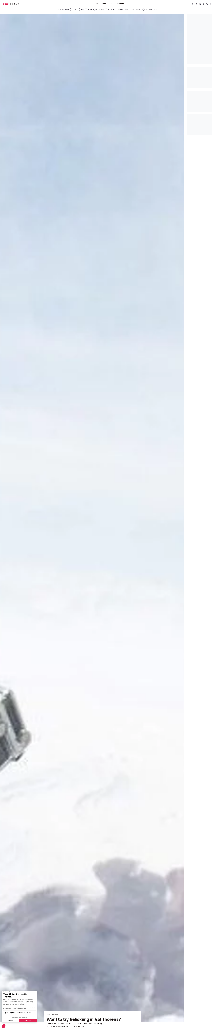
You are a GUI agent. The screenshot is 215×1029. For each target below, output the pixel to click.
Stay (104, 4)
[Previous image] (3, 518)
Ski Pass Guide (99, 9)
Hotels (82, 9)
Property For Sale (149, 9)
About (96, 4)
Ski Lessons (111, 9)
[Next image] (181, 518)
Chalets (75, 9)
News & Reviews (52, 1014)
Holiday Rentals (64, 9)
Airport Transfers (136, 9)
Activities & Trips (123, 9)
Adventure (120, 4)
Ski (111, 4)
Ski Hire (90, 9)
